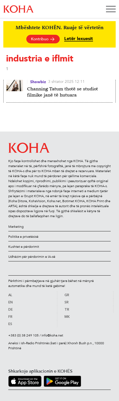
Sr (66, 302)
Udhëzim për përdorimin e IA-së (31, 257)
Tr (66, 309)
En (10, 302)
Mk (67, 317)
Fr (10, 317)
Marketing (16, 227)
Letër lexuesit (78, 38)
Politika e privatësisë (23, 237)
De (10, 309)
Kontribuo (40, 39)
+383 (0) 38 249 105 (23, 335)
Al (10, 295)
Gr (66, 295)
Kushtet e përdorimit (23, 247)
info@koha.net (52, 335)
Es (10, 324)
